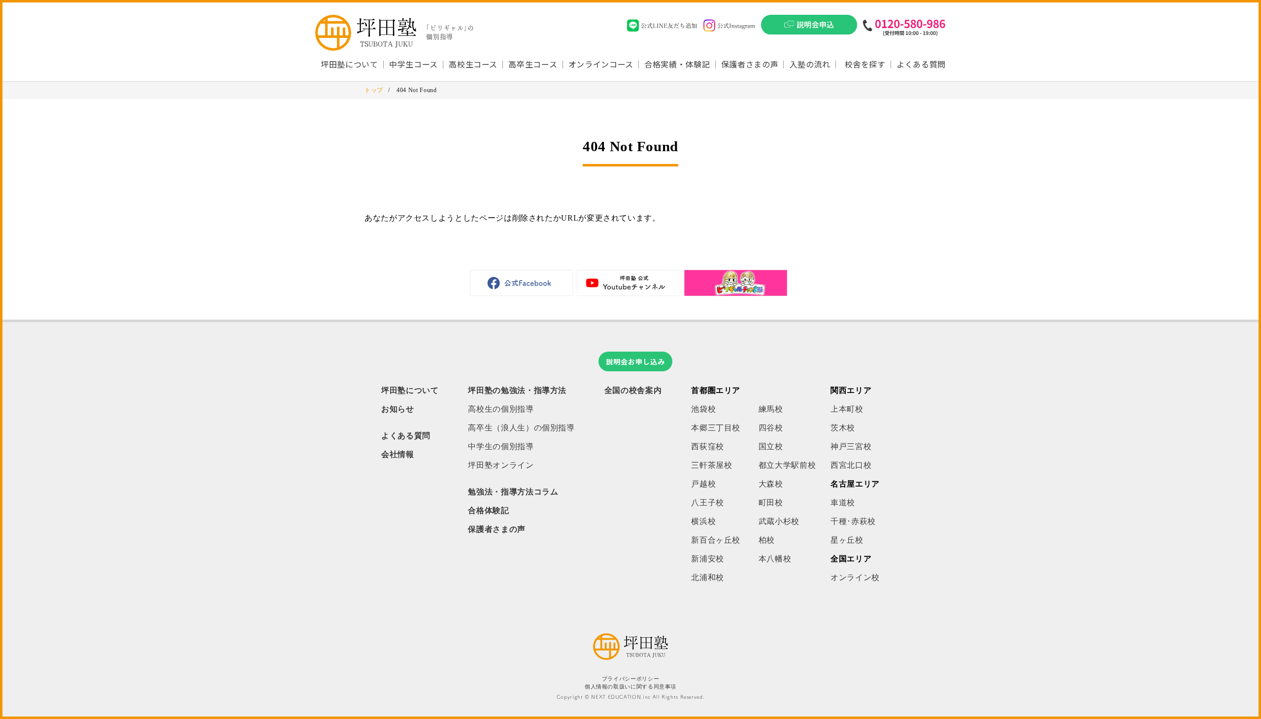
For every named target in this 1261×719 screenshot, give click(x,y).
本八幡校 (775, 559)
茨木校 (842, 428)
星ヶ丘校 (846, 540)
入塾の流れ (810, 64)
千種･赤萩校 (853, 521)
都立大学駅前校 (787, 465)
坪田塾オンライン (500, 465)
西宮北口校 (850, 465)
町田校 (771, 502)
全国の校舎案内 (633, 390)
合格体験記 (488, 510)
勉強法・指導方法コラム (513, 492)
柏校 (767, 540)
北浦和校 (707, 577)
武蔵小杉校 (779, 521)
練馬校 (771, 409)
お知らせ (397, 409)
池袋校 (703, 409)
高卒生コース (532, 64)
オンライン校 (855, 577)
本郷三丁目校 (715, 428)
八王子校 (707, 502)
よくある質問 (921, 64)
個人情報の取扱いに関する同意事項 (630, 686)
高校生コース (473, 64)
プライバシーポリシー (630, 679)
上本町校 (846, 409)
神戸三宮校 (850, 446)
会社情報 (397, 454)
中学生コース (413, 64)
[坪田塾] (630, 657)
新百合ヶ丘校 (715, 540)
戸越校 (703, 484)
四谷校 (771, 428)
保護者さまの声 (749, 64)
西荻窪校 (707, 446)
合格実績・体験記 (677, 64)
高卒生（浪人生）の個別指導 (521, 428)
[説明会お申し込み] (809, 27)
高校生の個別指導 (500, 409)
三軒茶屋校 (711, 465)
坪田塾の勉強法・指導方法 (517, 390)
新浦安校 (707, 559)
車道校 (842, 502)
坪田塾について (409, 390)
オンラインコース (600, 64)
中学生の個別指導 (500, 446)
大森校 (771, 484)
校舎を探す (865, 64)
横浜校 (703, 521)
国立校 (771, 446)
